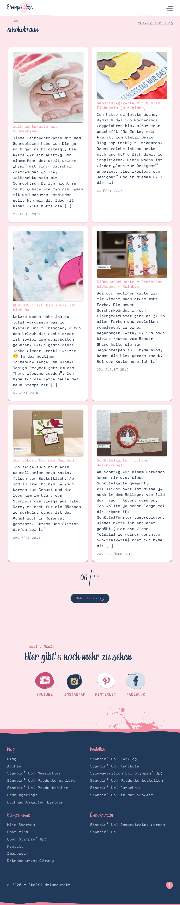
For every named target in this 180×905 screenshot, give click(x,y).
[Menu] (169, 8)
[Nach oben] (169, 885)
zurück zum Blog (155, 23)
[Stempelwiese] (20, 8)
